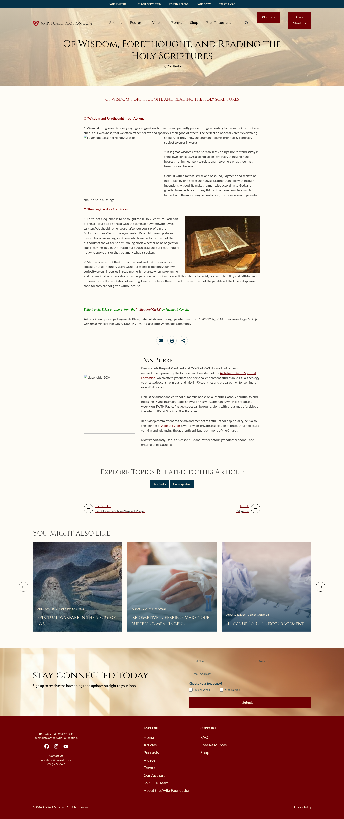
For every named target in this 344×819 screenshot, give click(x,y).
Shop (194, 22)
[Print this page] (172, 340)
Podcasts (137, 22)
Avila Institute (117, 4)
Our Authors (154, 775)
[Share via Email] (160, 340)
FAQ (204, 737)
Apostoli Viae (227, 4)
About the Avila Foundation (167, 790)
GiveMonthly (300, 20)
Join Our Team (156, 782)
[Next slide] (320, 587)
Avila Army (204, 4)
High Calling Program (147, 4)
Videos (157, 22)
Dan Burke (159, 484)
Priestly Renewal (179, 4)
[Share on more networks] (183, 340)
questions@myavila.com (56, 760)
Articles (115, 22)
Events (176, 22)
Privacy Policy (302, 807)
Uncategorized (182, 484)
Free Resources (218, 22)
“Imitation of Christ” (148, 309)
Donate (268, 17)
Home (149, 737)
